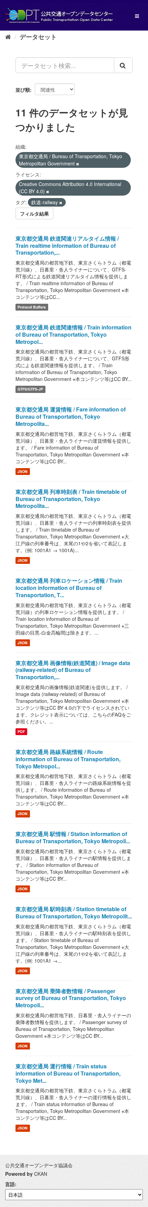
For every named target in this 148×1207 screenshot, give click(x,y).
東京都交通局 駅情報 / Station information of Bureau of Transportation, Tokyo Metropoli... (72, 837)
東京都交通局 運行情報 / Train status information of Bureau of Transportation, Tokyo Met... (67, 1073)
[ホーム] (8, 36)
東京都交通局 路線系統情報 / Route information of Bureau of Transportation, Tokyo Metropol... (67, 759)
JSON (23, 471)
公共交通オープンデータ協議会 (39, 1165)
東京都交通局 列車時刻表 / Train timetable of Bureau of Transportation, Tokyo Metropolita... (70, 499)
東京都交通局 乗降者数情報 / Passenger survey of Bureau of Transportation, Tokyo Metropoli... (70, 998)
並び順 (22, 89)
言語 (10, 1184)
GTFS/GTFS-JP (30, 389)
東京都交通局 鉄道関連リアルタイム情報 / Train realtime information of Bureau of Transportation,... (67, 245)
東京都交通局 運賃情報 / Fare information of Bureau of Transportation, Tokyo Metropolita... (70, 416)
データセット (38, 36)
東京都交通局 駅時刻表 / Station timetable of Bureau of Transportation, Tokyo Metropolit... (73, 912)
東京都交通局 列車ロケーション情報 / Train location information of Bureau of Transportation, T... (68, 588)
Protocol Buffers (32, 307)
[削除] (77, 163)
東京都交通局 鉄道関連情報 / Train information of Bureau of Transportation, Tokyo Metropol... (73, 334)
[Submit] (123, 65)
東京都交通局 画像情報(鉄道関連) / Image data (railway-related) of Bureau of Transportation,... (72, 670)
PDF (21, 731)
